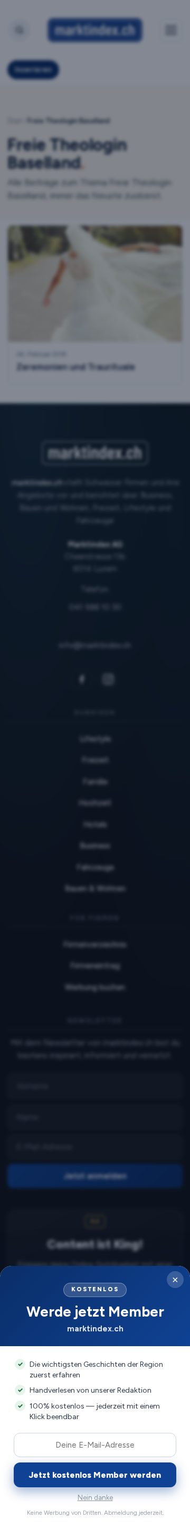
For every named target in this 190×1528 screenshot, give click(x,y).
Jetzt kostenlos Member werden (95, 1475)
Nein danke (95, 1498)
